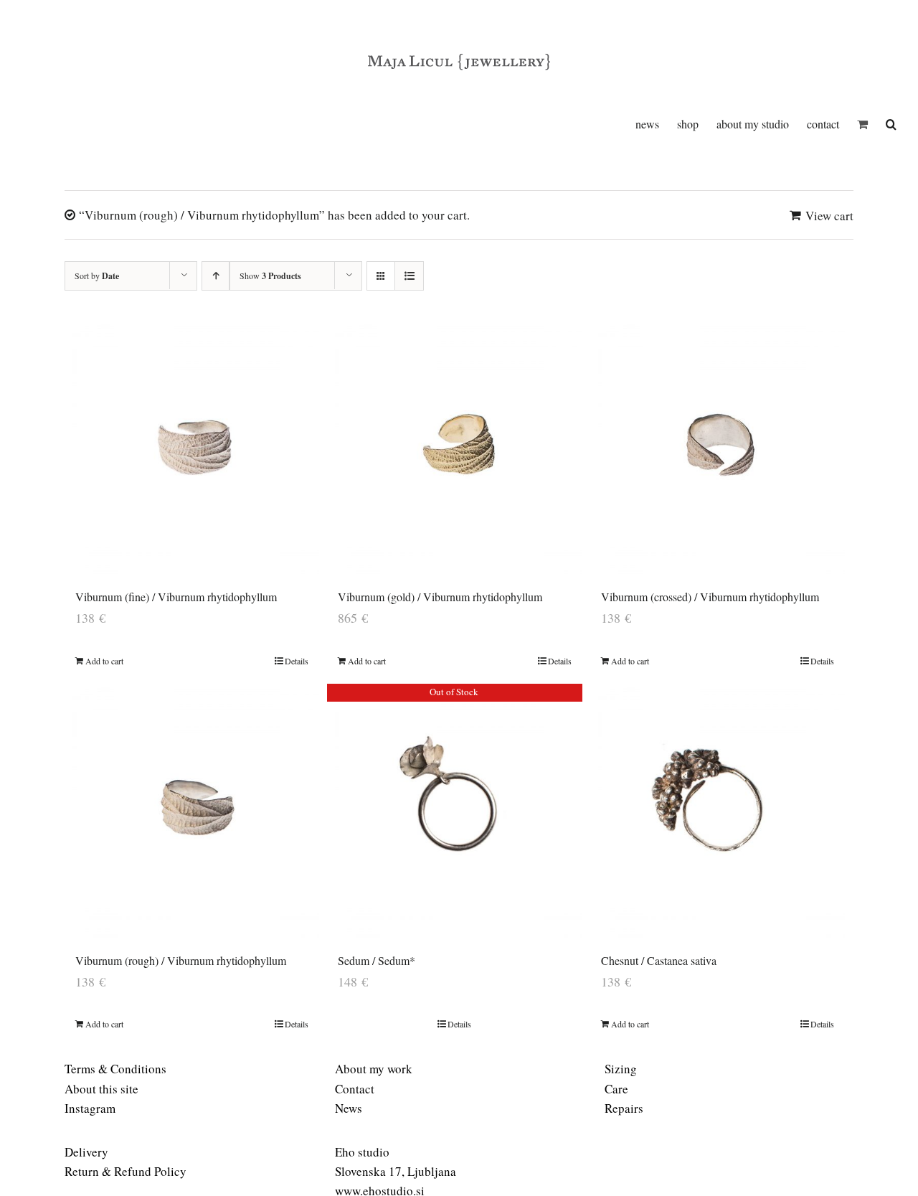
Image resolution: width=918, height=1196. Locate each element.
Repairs (624, 1108)
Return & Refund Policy (125, 1171)
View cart (829, 215)
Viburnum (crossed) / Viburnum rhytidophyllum (710, 596)
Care (616, 1088)
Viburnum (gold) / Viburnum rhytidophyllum (440, 596)
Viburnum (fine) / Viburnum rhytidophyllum (176, 596)
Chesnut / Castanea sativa (658, 960)
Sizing (621, 1068)
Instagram (90, 1108)
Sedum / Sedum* (376, 960)
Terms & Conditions (115, 1068)
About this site (101, 1088)
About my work (373, 1068)
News (348, 1108)
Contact (354, 1088)
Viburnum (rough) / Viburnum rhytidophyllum (180, 960)
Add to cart (104, 661)
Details (296, 661)
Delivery (86, 1152)
